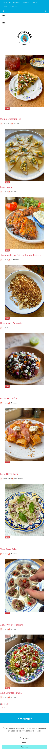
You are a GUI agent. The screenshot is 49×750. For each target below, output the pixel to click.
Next (2, 707)
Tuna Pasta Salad (8, 549)
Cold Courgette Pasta (11, 692)
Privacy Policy (30, 2)
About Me (7, 2)
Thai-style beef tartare (11, 624)
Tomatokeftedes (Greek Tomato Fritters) (20, 255)
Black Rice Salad (8, 398)
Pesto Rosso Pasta (9, 474)
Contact (17, 2)
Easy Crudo (6, 187)
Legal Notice (10, 7)
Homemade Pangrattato (12, 323)
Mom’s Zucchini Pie (10, 119)
